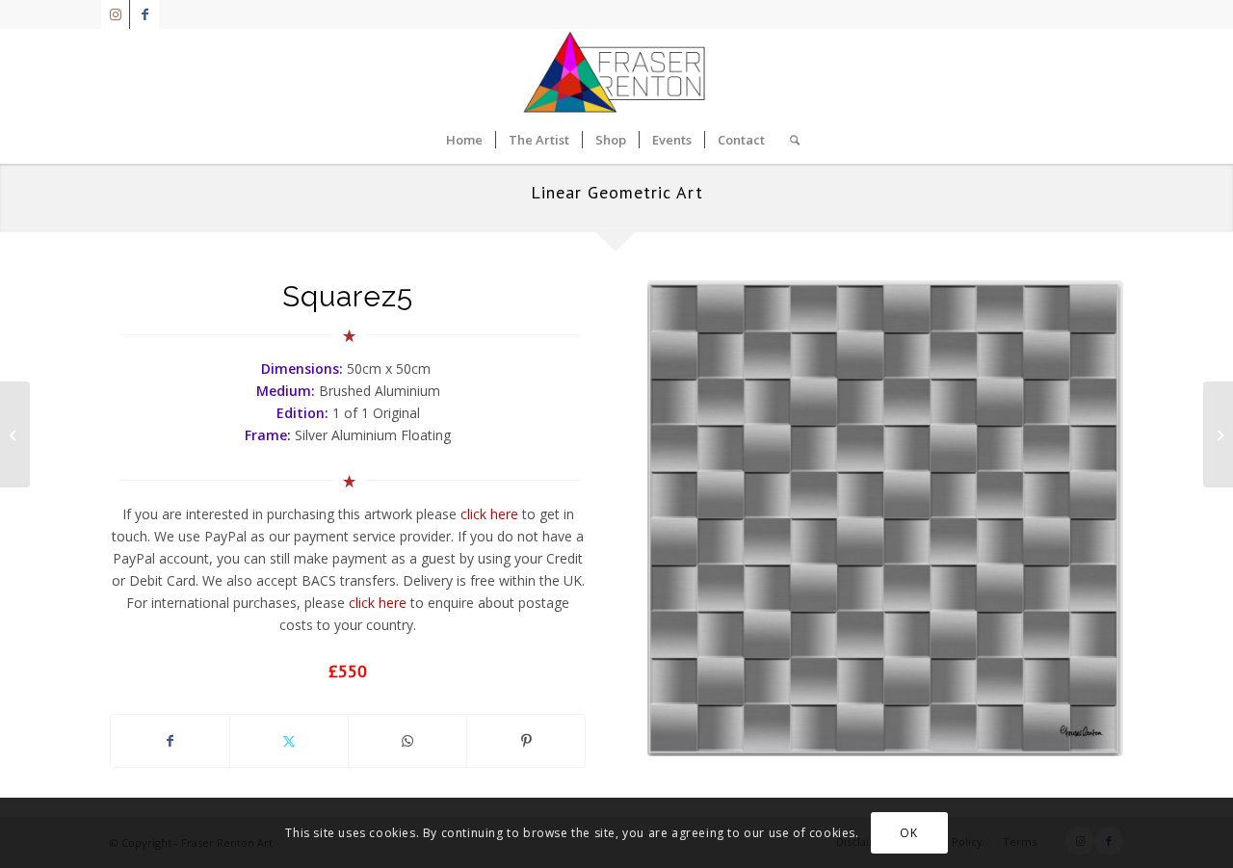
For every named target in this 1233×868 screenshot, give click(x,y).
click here (489, 514)
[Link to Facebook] (144, 14)
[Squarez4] (15, 434)
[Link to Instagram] (115, 14)
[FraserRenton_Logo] (616, 72)
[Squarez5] (885, 518)
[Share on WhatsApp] (407, 741)
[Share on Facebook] (170, 741)
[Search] (788, 140)
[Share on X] (289, 741)
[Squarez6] (1218, 434)
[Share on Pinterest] (526, 741)
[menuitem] (464, 140)
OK (908, 832)
